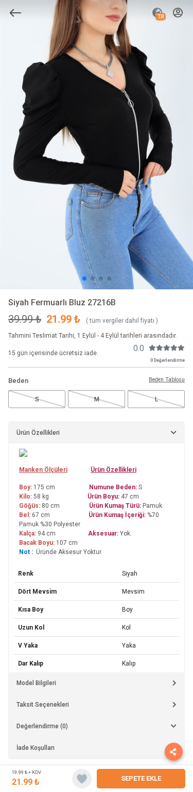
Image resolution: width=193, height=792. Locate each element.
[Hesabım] (178, 13)
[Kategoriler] (15, 13)
